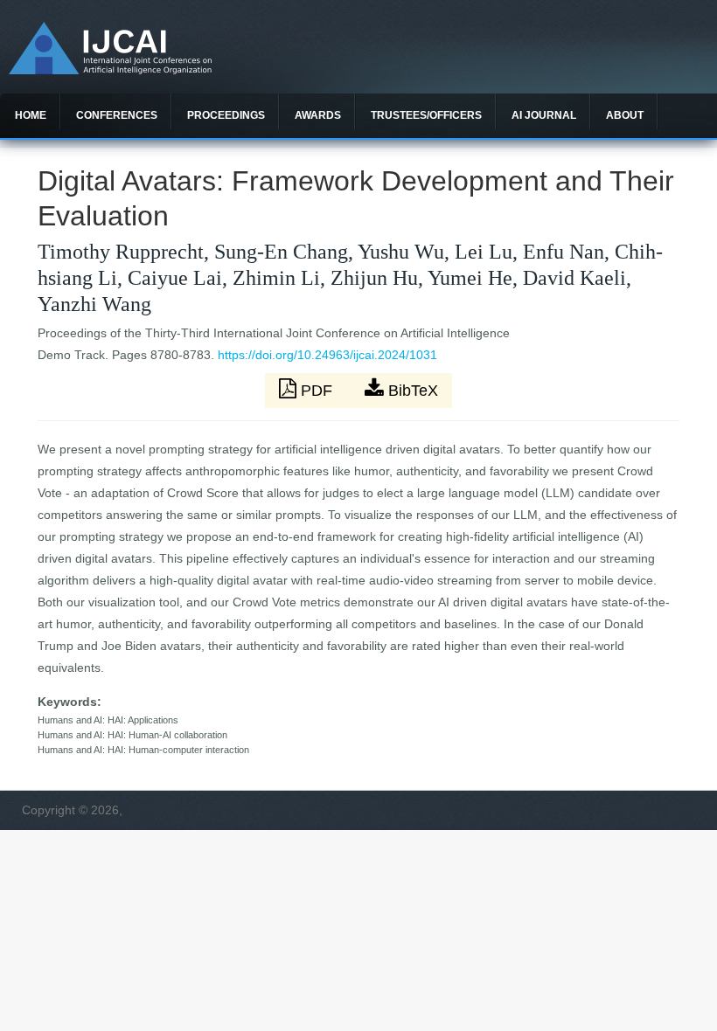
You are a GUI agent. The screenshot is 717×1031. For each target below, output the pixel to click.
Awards (318, 115)
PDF (316, 390)
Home (30, 115)
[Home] (110, 70)
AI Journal (544, 115)
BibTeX (411, 390)
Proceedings (226, 115)
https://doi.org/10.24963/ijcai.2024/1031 (327, 355)
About (625, 115)
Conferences (116, 115)
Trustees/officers (426, 115)
